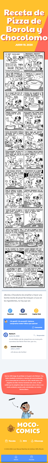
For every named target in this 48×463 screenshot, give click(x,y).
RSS (25, 440)
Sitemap (38, 440)
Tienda (12, 440)
